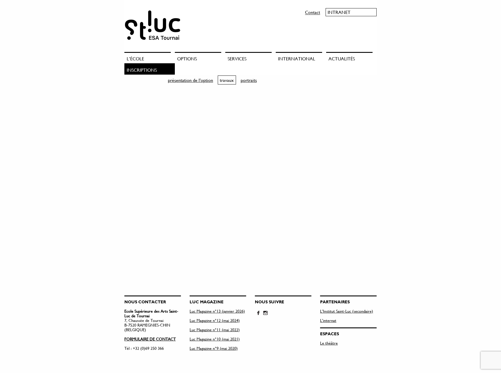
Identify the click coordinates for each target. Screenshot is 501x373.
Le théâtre (329, 343)
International (296, 58)
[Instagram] (265, 313)
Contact (312, 12)
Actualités (341, 58)
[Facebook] (258, 313)
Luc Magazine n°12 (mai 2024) (215, 320)
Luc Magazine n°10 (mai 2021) (215, 339)
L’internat (328, 320)
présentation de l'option (190, 80)
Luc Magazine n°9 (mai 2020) (214, 348)
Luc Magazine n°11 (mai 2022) (215, 330)
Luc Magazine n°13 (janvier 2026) (217, 311)
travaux (227, 80)
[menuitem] (149, 57)
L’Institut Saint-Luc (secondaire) (346, 311)
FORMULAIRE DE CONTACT (150, 339)
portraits (249, 80)
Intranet (339, 12)
